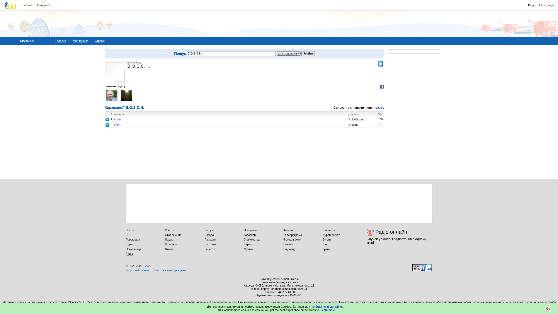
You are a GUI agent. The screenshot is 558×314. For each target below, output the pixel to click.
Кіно (325, 244)
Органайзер (133, 249)
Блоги (327, 239)
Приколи (210, 239)
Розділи (42, 5)
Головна (26, 5)
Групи (326, 249)
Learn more (328, 310)
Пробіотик (357, 119)
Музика (248, 249)
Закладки (329, 230)
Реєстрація (546, 5)
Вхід (531, 5)
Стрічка (100, 41)
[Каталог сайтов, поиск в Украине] (422, 266)
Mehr (117, 124)
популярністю (363, 107)
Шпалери (171, 244)
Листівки (210, 244)
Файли (169, 249)
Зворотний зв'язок (137, 270)
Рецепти (209, 249)
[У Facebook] (382, 87)
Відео (129, 244)
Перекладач (133, 239)
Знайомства (252, 239)
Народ (169, 239)
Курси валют (331, 235)
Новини (288, 244)
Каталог (288, 230)
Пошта (130, 230)
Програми (250, 230)
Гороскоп (250, 235)
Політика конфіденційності (171, 270)
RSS (128, 235)
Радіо (129, 253)
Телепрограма (292, 235)
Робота (169, 230)
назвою (379, 107)
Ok (548, 308)
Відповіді (289, 249)
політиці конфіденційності (328, 306)
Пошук (208, 230)
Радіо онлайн (391, 232)
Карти (248, 244)
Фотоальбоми (292, 239)
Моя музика (80, 41)
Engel (117, 119)
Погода (209, 235)
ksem (354, 124)
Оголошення (173, 235)
